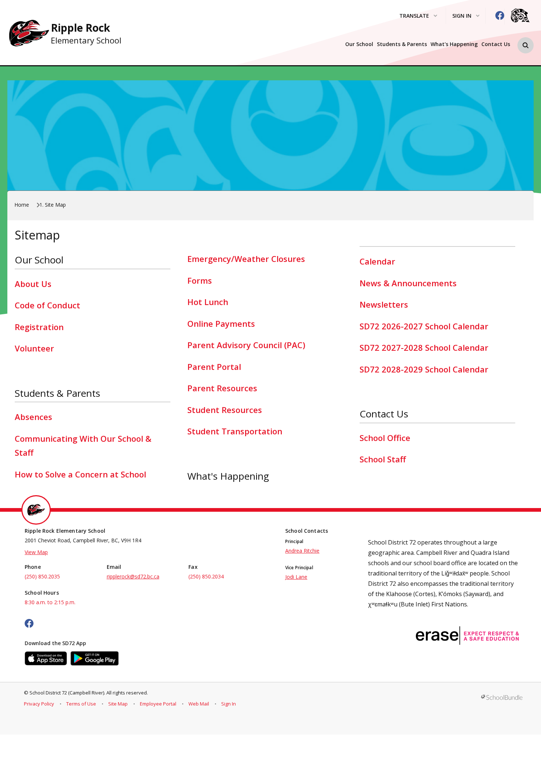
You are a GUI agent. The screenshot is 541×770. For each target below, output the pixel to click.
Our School (359, 44)
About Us (33, 283)
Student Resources (224, 409)
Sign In (228, 703)
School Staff (383, 459)
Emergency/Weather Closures (246, 258)
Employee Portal (158, 703)
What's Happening (454, 44)
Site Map (118, 703)
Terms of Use (81, 703)
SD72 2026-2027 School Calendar (424, 326)
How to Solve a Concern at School (80, 474)
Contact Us (495, 44)
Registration (39, 326)
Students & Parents (402, 44)
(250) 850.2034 (206, 576)
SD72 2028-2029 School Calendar (424, 369)
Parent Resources (222, 387)
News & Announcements (408, 282)
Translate (414, 16)
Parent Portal (214, 366)
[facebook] (499, 15)
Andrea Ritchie (302, 550)
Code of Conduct (47, 305)
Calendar (377, 261)
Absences (33, 416)
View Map (36, 552)
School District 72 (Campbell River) (66, 692)
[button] (525, 45)
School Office (385, 437)
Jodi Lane (296, 576)
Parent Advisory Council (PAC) (246, 344)
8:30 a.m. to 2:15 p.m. (50, 602)
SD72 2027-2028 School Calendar (424, 347)
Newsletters (384, 304)
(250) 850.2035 (42, 576)
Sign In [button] (461, 16)
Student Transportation (234, 431)
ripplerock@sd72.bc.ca (133, 576)
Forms (199, 280)
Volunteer (34, 348)
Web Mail (198, 703)
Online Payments (221, 323)
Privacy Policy (39, 703)
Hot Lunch (207, 301)
